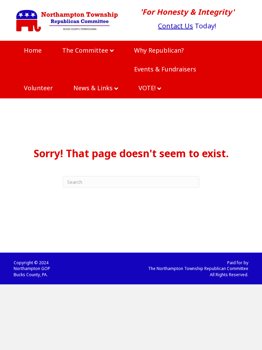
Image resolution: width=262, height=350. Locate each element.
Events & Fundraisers (165, 69)
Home (33, 50)
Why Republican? (159, 50)
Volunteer (38, 88)
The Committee (85, 50)
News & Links (93, 88)
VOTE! (147, 88)
